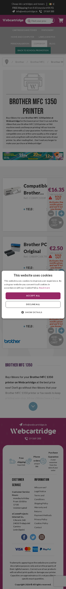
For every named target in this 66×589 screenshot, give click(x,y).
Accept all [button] (33, 295)
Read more (44, 288)
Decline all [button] (33, 304)
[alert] (33, 294)
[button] (33, 312)
